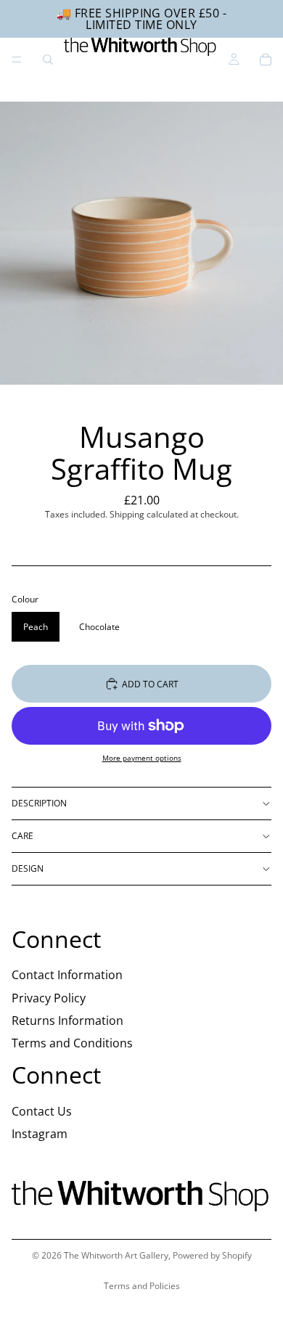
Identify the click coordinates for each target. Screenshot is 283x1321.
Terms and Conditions (72, 1043)
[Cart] (266, 59)
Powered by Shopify (212, 1255)
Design (28, 868)
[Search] (48, 59)
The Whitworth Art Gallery (116, 1255)
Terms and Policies (142, 1286)
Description (39, 803)
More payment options (141, 758)
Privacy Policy (49, 997)
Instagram (39, 1134)
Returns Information (67, 1020)
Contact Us (42, 1111)
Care (22, 836)
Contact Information (67, 975)
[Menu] (16, 59)
